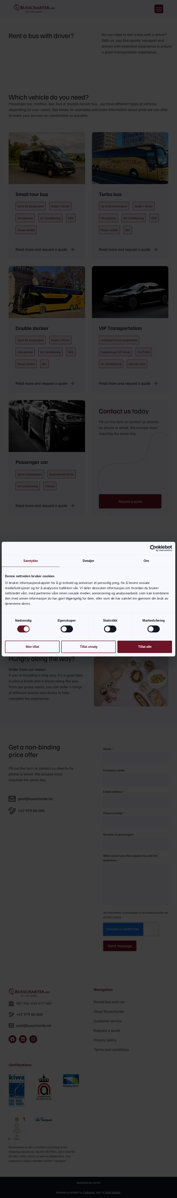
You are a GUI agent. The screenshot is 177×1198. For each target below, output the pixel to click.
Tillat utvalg (88, 646)
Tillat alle (145, 646)
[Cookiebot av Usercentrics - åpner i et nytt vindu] (153, 548)
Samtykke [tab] (30, 560)
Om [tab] (146, 560)
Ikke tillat (32, 646)
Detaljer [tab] (89, 560)
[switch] (67, 629)
